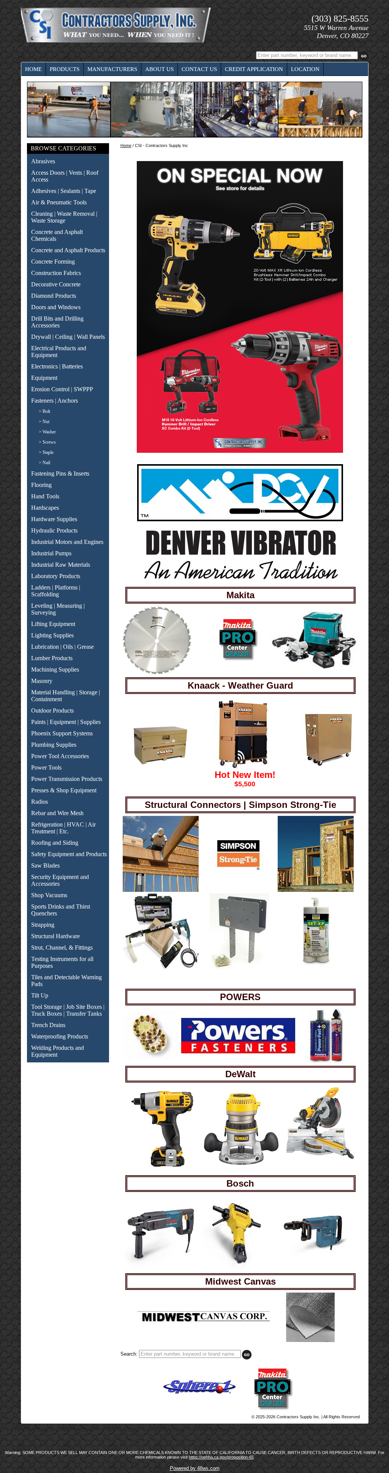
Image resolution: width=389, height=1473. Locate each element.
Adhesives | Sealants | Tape (63, 191)
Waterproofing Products (59, 1036)
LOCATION (305, 69)
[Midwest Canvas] (204, 1322)
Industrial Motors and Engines (67, 542)
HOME (33, 69)
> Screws (47, 442)
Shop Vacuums (49, 895)
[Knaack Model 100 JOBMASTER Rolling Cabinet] (329, 765)
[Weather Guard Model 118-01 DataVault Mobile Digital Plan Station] (243, 768)
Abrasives (43, 161)
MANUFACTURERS (112, 69)
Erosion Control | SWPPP (62, 389)
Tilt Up (39, 995)
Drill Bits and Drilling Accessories (57, 322)
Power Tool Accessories (60, 756)
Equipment (44, 378)
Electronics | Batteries (57, 366)
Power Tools (46, 767)
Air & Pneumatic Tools (59, 202)
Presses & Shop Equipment (63, 790)
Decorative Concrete (56, 284)
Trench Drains (48, 1025)
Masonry (41, 681)
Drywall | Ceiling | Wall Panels (68, 336)
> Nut (44, 421)
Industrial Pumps (51, 553)
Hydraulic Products (54, 530)
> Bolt (44, 411)
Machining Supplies (55, 669)
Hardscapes (45, 507)
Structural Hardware (55, 936)
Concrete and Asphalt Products (68, 250)
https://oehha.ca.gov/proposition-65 (221, 1457)
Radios (39, 801)
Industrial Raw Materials (60, 564)
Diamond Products (53, 295)
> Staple (46, 452)
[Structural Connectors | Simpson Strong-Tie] (161, 890)
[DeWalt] (162, 1165)
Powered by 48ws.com (195, 1468)
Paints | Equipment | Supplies (66, 722)
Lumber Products (52, 658)
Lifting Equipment (53, 624)
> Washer (47, 432)
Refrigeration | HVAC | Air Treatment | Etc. (63, 827)
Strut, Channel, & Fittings (62, 947)
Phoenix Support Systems (62, 733)
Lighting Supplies (52, 635)
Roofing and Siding (54, 842)
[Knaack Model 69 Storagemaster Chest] (160, 767)
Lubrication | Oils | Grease (62, 646)
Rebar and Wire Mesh (57, 813)
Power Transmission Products (66, 779)
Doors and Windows (56, 307)
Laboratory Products (55, 576)
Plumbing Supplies (53, 744)
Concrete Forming (53, 261)
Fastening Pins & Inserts (60, 473)
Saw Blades (45, 865)
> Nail (44, 462)
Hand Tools (45, 496)
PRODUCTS (64, 69)
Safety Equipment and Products (69, 854)
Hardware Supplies (54, 519)
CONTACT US (199, 69)
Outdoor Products (52, 710)
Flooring (41, 485)
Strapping (42, 924)
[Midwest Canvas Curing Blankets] (310, 1340)
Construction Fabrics (56, 273)
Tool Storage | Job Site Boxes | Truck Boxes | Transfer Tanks (67, 1010)
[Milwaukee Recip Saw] (231, 660)
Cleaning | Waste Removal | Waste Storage (64, 217)
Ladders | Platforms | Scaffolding (55, 590)
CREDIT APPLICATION (254, 69)
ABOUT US (159, 69)
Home (125, 145)
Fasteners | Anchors (54, 400)
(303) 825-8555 (340, 19)
